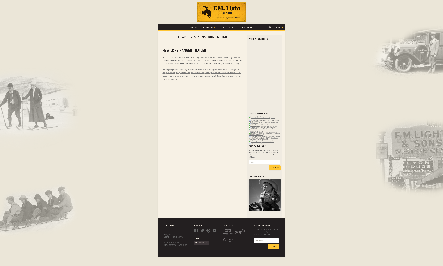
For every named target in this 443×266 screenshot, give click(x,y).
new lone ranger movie (173, 76)
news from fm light (214, 76)
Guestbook (247, 27)
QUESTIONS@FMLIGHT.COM (174, 237)
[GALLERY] (265, 210)
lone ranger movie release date (194, 73)
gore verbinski (170, 73)
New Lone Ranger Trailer (185, 50)
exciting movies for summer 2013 (220, 70)
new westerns (185, 76)
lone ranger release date (213, 73)
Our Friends (202, 243)
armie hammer (194, 70)
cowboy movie (203, 70)
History (193, 27)
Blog (222, 27)
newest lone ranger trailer (199, 76)
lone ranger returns (227, 73)
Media (232, 27)
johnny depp (180, 73)
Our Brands (207, 27)
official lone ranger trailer (229, 76)
